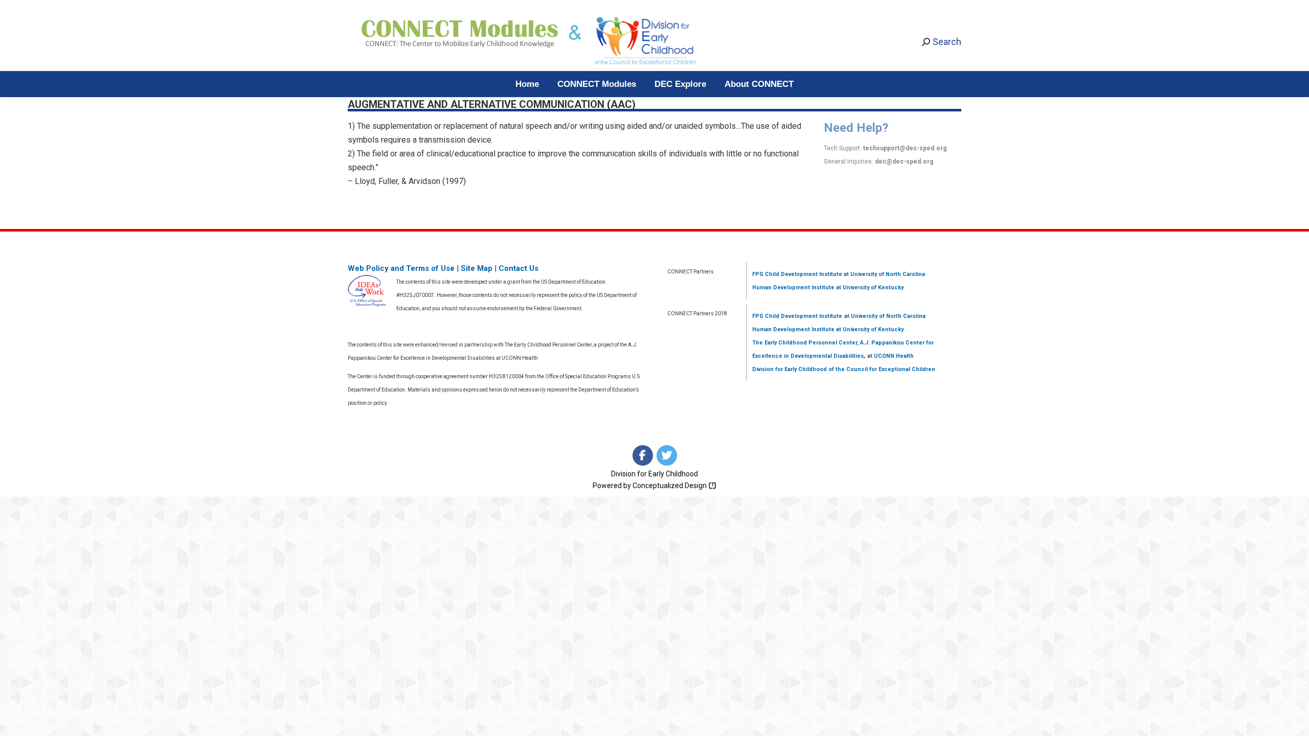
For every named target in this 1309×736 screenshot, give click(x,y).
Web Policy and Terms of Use (401, 268)
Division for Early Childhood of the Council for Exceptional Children (843, 369)
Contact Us (518, 268)
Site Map (476, 268)
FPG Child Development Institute (797, 274)
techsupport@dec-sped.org (904, 148)
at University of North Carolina (883, 274)
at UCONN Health (890, 356)
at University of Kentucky (869, 287)
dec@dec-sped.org (904, 161)
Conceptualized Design (670, 485)
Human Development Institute (793, 287)
